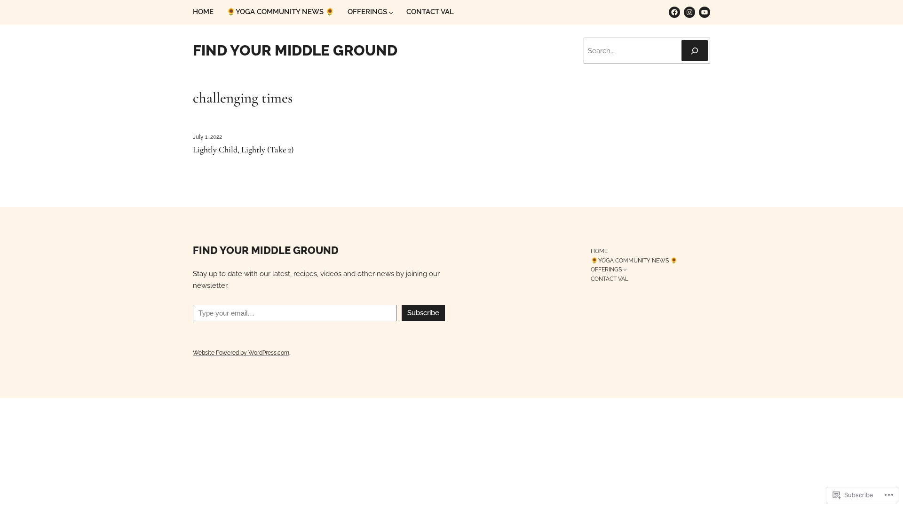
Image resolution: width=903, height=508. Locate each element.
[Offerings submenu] (391, 12)
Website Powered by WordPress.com (241, 352)
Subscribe (423, 313)
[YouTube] (704, 12)
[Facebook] (674, 12)
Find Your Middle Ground (295, 50)
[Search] (694, 50)
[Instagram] (689, 12)
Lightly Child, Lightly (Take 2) (243, 150)
